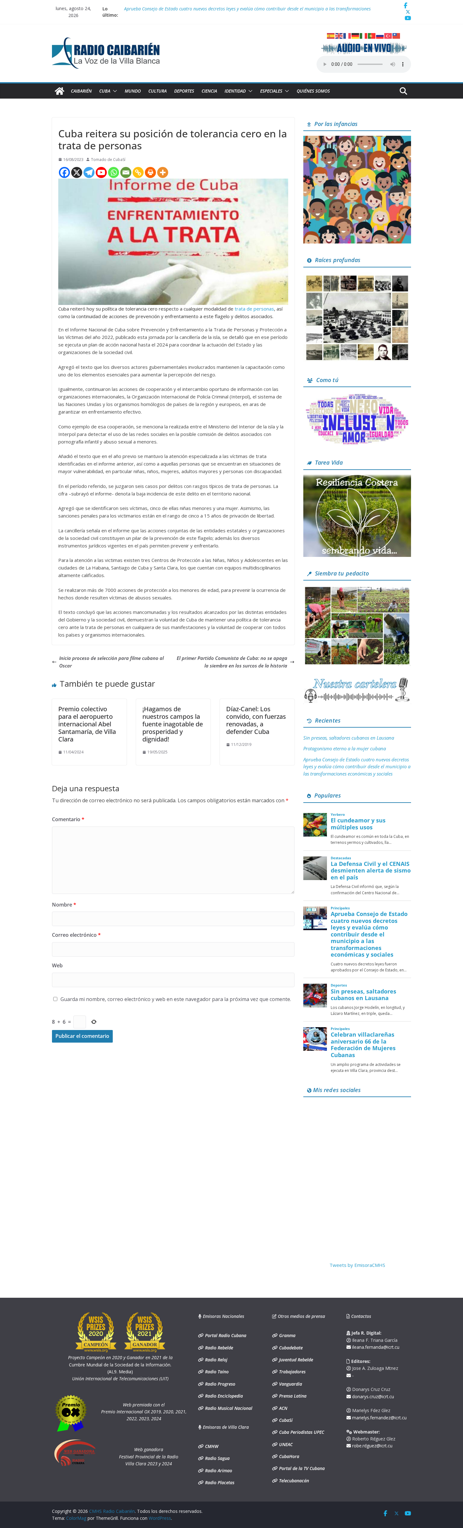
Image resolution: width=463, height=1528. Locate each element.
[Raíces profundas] (357, 276)
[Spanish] (331, 35)
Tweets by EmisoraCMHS (357, 1265)
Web (57, 965)
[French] (347, 35)
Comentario (68, 819)
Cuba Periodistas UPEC (301, 1432)
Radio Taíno (216, 1372)
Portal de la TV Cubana (301, 1468)
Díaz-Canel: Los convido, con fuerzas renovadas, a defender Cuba (256, 720)
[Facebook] (64, 172)
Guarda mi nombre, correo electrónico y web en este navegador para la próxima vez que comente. (175, 999)
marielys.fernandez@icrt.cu (379, 1418)
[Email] (125, 172)
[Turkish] (388, 35)
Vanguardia (290, 1384)
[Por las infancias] (357, 139)
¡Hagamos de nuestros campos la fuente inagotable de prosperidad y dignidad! (172, 724)
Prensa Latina (292, 1396)
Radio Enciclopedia (223, 1396)
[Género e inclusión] (357, 395)
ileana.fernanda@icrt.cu (375, 1347)
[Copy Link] (138, 172)
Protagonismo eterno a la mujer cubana (344, 748)
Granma (286, 1335)
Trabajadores (292, 1372)
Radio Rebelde (218, 1348)
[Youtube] (101, 172)
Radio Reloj (215, 1360)
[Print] (150, 172)
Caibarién (81, 91)
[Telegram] (88, 172)
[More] (162, 172)
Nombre (64, 904)
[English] (339, 35)
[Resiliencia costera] (357, 478)
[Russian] (380, 35)
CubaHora (288, 1456)
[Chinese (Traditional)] (396, 35)
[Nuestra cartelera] (357, 680)
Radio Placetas (219, 1482)
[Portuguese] (372, 35)
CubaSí (285, 1420)
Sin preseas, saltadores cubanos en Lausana (348, 738)
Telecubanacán (293, 1481)
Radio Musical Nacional (228, 1408)
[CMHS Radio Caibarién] (59, 91)
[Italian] (364, 35)
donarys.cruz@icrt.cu (372, 1396)
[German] (356, 35)
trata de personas (254, 309)
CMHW (211, 1446)
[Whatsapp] (113, 172)
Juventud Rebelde (295, 1360)
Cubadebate (290, 1348)
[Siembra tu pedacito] (357, 589)
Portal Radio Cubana (225, 1335)
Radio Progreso (219, 1384)
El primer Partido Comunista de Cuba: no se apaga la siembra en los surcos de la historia (232, 662)
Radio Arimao (218, 1471)
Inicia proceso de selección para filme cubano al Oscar (111, 662)
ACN (282, 1408)
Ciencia (209, 91)
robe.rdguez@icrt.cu (371, 1446)
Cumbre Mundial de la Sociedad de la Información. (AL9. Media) (120, 1364)
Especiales (271, 91)
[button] (113, 91)
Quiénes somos (313, 91)
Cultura (157, 91)
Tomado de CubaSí (108, 159)
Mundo (133, 91)
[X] (76, 172)
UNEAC (285, 1444)
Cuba (104, 91)
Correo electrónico (76, 934)
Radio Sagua (217, 1458)
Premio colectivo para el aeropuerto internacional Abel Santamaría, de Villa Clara (87, 724)
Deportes (184, 91)
